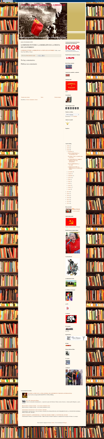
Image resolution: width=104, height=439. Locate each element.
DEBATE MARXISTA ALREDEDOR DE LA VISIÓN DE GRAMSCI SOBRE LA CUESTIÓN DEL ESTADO (45, 415)
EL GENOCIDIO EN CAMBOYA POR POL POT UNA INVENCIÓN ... (75, 161)
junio (69, 179)
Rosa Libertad (77, 209)
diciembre (70, 151)
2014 (68, 197)
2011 (68, 203)
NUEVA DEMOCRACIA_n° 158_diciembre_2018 (73, 153)
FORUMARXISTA (34, 6)
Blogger (65, 422)
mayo (69, 181)
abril (69, 183)
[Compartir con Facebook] (42, 55)
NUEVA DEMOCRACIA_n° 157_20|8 (73, 164)
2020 (68, 146)
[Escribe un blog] (40, 55)
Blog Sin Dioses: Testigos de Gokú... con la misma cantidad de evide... (36, 405)
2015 (68, 195)
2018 (68, 149)
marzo (69, 185)
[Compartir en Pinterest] (44, 55)
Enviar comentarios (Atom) (32, 99)
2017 (68, 191)
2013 (68, 199)
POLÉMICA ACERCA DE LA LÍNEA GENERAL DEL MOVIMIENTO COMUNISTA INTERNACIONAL (50, 393)
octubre (69, 173)
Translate (75, 116)
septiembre (70, 175)
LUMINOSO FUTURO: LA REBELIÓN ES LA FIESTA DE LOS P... (75, 168)
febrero (69, 187)
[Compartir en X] (41, 55)
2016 (68, 193)
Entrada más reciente (25, 97)
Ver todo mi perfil (76, 211)
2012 (68, 201)
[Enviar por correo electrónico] (38, 55)
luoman (52, 422)
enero (69, 189)
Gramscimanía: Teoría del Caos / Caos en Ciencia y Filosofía (34, 409)
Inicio (42, 97)
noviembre (70, 171)
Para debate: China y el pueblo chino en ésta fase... (75, 157)
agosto (69, 177)
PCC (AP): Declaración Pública (32, 400)
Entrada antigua (58, 97)
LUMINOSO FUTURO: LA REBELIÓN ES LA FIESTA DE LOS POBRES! (38, 50)
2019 (68, 148)
